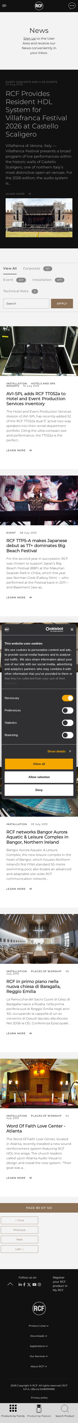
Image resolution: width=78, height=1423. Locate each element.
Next (19, 1239)
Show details (56, 751)
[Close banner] (72, 629)
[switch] (67, 710)
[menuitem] (39, 1398)
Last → (19, 1249)
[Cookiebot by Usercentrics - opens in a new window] (47, 629)
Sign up (29, 38)
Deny (39, 790)
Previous (19, 1230)
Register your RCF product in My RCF (60, 1284)
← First (19, 1220)
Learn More (15, 193)
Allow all (39, 764)
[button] (39, 1208)
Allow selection (39, 777)
